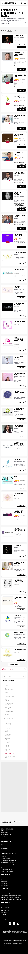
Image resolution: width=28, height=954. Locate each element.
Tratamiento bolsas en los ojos (6, 879)
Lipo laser (3, 876)
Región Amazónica (8, 707)
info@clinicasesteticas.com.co (19, 940)
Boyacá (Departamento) (9, 689)
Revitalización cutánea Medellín (7, 856)
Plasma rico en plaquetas (9, 752)
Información (3, 30)
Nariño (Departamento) (9, 703)
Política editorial (20, 945)
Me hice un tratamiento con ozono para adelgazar (10, 897)
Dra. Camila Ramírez (20, 649)
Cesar (6, 695)
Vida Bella (17, 96)
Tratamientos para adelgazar (10, 756)
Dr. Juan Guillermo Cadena (19, 216)
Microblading (7, 747)
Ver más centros (14, 664)
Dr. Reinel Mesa (18, 35)
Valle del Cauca (7, 714)
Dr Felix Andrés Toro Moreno (6, 834)
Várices (6, 757)
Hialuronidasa (7, 741)
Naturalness (17, 460)
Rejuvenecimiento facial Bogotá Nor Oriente (9, 860)
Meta (6, 701)
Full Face (6, 739)
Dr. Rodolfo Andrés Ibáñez (20, 75)
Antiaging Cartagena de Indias (6, 869)
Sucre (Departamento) (9, 711)
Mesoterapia (7, 746)
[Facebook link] (14, 923)
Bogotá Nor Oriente (4, 848)
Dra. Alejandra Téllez (18, 494)
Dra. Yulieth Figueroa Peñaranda (17, 193)
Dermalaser (17, 616)
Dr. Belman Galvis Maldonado (19, 563)
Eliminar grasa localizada (9, 737)
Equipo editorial (4, 905)
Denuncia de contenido (5, 907)
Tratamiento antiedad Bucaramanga (7, 864)
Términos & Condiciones (13, 946)
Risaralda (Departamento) (9, 708)
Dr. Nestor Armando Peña (20, 597)
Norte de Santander (8, 704)
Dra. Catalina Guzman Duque (18, 234)
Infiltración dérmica (4, 881)
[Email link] (18, 923)
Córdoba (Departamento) (9, 696)
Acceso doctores (4, 912)
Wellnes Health (18, 633)
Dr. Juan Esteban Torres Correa (19, 409)
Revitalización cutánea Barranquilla (7, 862)
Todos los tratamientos (9, 721)
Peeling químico (4, 883)
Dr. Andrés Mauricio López (18, 443)
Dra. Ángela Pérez (19, 269)
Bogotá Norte (3, 842)
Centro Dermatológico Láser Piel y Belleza (19, 339)
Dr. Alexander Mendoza (5, 830)
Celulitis (6, 730)
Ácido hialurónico (8, 723)
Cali (1, 846)
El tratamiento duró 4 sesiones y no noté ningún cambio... (11, 895)
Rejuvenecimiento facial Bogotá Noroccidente (9, 865)
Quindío (6, 706)
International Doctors (5, 919)
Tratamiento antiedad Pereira (6, 867)
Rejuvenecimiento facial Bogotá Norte (8, 854)
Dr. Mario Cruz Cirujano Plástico (19, 173)
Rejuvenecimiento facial (9, 753)
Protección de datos (8, 943)
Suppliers (2, 917)
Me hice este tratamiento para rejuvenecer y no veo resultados (12, 890)
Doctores (9, 30)
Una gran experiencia (5, 891)
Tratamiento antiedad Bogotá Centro (7, 871)
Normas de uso (15, 943)
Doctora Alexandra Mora (19, 116)
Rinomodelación (8, 754)
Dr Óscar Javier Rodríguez (18, 357)
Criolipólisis (7, 731)
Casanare (6, 692)
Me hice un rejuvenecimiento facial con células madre (11, 899)
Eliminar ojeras (7, 738)
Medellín (2, 844)
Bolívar (6, 688)
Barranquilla (3, 850)
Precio (14, 30)
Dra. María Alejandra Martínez (19, 529)
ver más (15, 98)
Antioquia (6, 684)
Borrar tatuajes (7, 726)
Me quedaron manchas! (5, 893)
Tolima (6, 712)
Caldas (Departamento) (9, 690)
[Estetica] (10, 3)
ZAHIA (15, 476)
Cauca (6, 693)
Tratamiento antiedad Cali (5, 858)
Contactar (21, 47)
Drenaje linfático (8, 734)
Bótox (6, 727)
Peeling (6, 750)
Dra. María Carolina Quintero (19, 391)
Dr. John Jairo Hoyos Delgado (18, 580)
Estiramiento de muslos (5, 885)
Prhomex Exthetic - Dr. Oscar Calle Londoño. (19, 54)
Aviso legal (13, 945)
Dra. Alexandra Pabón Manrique (18, 426)
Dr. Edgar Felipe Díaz (18, 153)
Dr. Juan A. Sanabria (4, 832)
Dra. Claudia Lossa (19, 321)
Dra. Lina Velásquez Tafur (19, 374)
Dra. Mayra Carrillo (17, 287)
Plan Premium (3, 914)
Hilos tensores (7, 745)
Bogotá (6, 686)
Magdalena (7, 700)
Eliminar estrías (7, 735)
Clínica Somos (3, 836)
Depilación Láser (8, 732)
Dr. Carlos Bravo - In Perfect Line (19, 511)
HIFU (6, 743)
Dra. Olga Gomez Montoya (19, 134)
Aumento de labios (8, 724)
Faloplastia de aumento (5, 877)
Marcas (2, 916)
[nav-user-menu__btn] (25, 3)
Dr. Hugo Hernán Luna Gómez (19, 304)
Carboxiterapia (7, 728)
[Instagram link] (10, 923)
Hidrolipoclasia (7, 742)
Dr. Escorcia (17, 546)
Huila (6, 699)
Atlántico (6, 685)
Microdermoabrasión (8, 749)
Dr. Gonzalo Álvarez (20, 253)
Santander (7, 710)
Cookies (20, 943)
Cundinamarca (7, 697)
